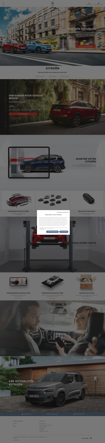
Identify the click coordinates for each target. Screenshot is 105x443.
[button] (63, 212)
